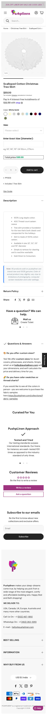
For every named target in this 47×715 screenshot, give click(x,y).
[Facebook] (15, 300)
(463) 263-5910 (29, 622)
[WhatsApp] (28, 300)
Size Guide (7, 191)
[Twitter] (20, 300)
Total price (10, 157)
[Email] (33, 300)
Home (5, 28)
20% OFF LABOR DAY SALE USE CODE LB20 (24, 5)
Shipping (14, 95)
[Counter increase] (15, 170)
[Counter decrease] (6, 170)
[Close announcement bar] (43, 3)
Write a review (23, 487)
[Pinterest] (24, 300)
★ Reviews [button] (44, 360)
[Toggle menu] (5, 13)
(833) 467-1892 (25, 616)
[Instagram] (26, 686)
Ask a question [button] (23, 494)
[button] (23, 21)
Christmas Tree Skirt (19, 28)
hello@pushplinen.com (23, 627)
